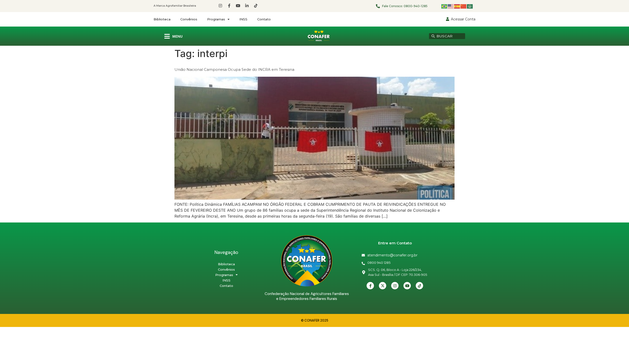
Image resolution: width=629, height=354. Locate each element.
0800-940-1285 (416, 6)
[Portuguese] (444, 6)
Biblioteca (162, 19)
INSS (243, 19)
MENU (177, 36)
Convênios (188, 19)
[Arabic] (470, 6)
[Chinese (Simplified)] (463, 6)
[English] (451, 6)
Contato (264, 19)
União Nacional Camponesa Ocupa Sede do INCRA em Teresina (234, 69)
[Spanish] (457, 6)
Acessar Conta (463, 19)
